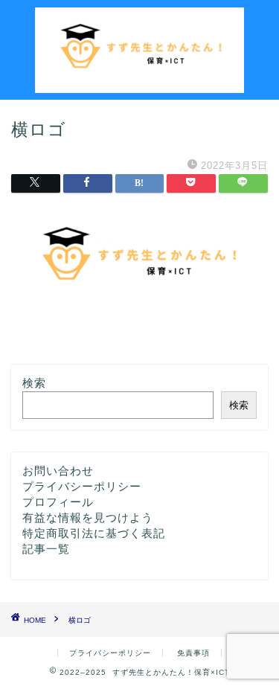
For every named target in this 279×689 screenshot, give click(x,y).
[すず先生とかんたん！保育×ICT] (139, 84)
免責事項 (193, 653)
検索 (34, 382)
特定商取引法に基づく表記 (93, 533)
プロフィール (58, 502)
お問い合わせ (58, 470)
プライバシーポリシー (81, 486)
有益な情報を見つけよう (87, 517)
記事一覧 (46, 548)
